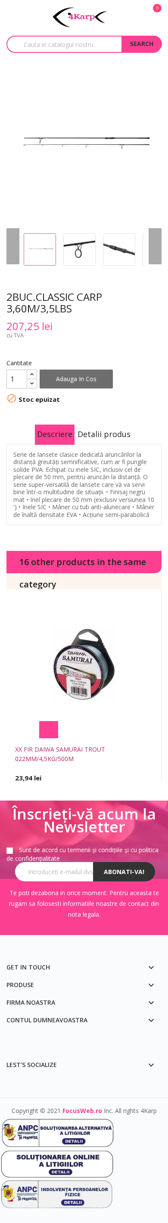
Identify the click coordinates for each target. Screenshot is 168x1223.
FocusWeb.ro (82, 1111)
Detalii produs (104, 434)
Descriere (54, 434)
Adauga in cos (76, 379)
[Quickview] (120, 729)
